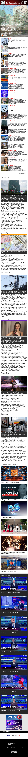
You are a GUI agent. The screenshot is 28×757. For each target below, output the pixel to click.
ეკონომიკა (5, 233)
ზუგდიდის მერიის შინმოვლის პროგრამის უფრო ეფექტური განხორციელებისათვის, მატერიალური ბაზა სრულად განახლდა (12, 406)
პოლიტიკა (5, 177)
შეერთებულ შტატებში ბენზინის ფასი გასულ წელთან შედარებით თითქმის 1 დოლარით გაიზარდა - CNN (13, 434)
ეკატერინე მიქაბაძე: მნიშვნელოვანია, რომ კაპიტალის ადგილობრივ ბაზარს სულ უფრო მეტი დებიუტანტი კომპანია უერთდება (13, 265)
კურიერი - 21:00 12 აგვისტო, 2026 (10, 710)
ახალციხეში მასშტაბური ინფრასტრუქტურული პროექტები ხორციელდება (10, 410)
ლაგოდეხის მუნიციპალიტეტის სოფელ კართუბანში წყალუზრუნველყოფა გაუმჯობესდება (12, 401)
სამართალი (5, 319)
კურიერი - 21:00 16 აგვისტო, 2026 (10, 671)
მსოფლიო (5, 414)
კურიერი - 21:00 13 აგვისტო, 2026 (10, 691)
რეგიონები (5, 373)
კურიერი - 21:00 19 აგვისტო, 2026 (10, 612)
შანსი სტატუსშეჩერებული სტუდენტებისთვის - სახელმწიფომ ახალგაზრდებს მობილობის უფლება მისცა (14, 309)
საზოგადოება (6, 272)
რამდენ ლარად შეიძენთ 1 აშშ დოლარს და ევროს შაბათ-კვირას (13, 252)
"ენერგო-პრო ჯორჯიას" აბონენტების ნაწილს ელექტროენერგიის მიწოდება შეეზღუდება (13, 292)
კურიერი (3, 594)
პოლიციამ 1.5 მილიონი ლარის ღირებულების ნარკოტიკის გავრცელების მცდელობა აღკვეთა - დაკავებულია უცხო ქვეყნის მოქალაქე (14, 362)
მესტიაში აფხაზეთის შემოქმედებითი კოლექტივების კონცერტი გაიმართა (11, 392)
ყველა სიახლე (22, 173)
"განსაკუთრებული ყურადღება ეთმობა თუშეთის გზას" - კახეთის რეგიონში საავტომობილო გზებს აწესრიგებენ (12, 397)
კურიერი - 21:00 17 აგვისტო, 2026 (10, 651)
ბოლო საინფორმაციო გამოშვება (15, 722)
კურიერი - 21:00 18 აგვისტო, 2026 (10, 632)
